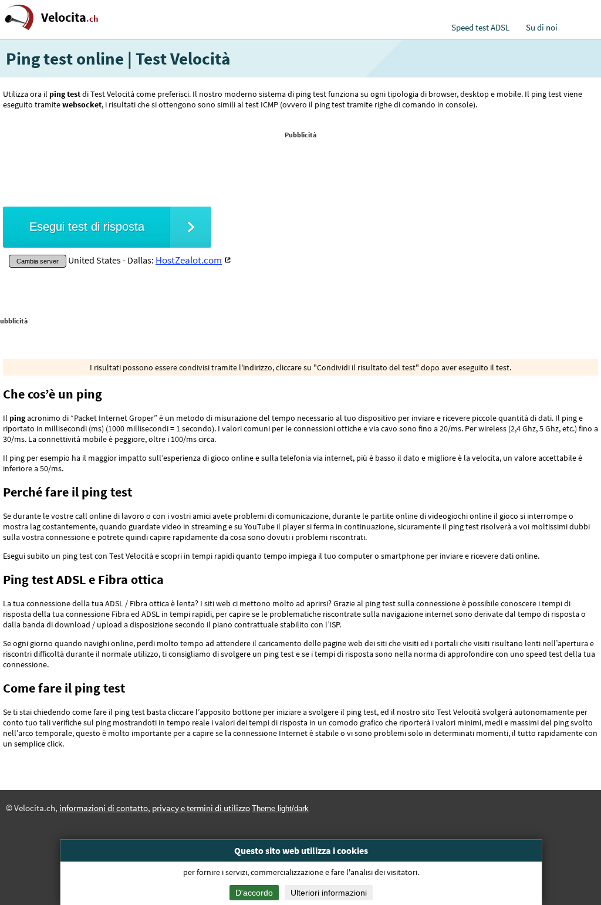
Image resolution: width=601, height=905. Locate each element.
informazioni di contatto (103, 808)
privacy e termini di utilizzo (201, 808)
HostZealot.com (189, 260)
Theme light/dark (280, 808)
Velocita (70, 17)
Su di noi (542, 27)
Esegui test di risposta (86, 226)
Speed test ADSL (480, 27)
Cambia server (37, 261)
